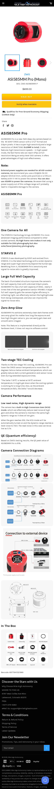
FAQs (4, 701)
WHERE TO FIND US (10, 690)
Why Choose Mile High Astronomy (17, 686)
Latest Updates (8, 731)
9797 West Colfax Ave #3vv (14, 693)
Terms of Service (9, 727)
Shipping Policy (9, 723)
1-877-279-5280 (9, 705)
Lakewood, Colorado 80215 (14, 697)
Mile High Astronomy (15, 757)
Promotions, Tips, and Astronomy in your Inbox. (23, 742)
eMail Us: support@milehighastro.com (19, 708)
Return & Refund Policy (12, 719)
